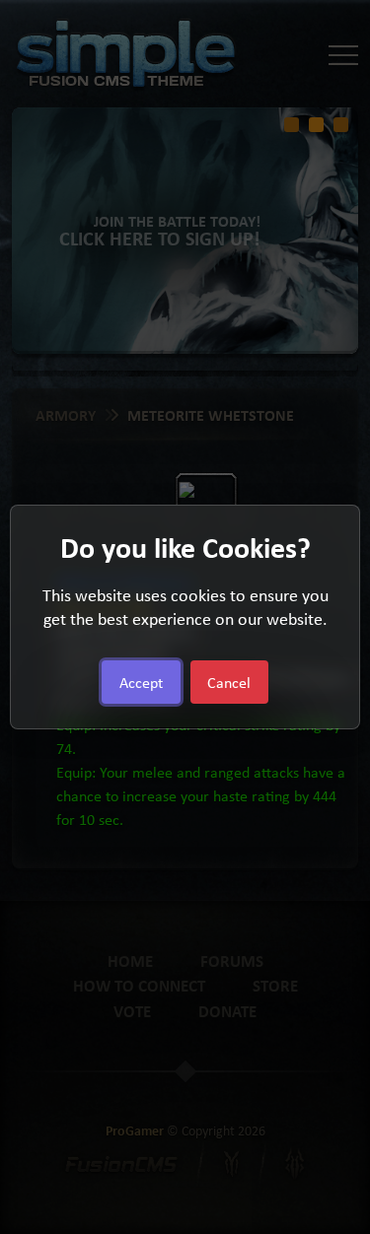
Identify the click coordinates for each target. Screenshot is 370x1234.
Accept (141, 682)
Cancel (229, 682)
